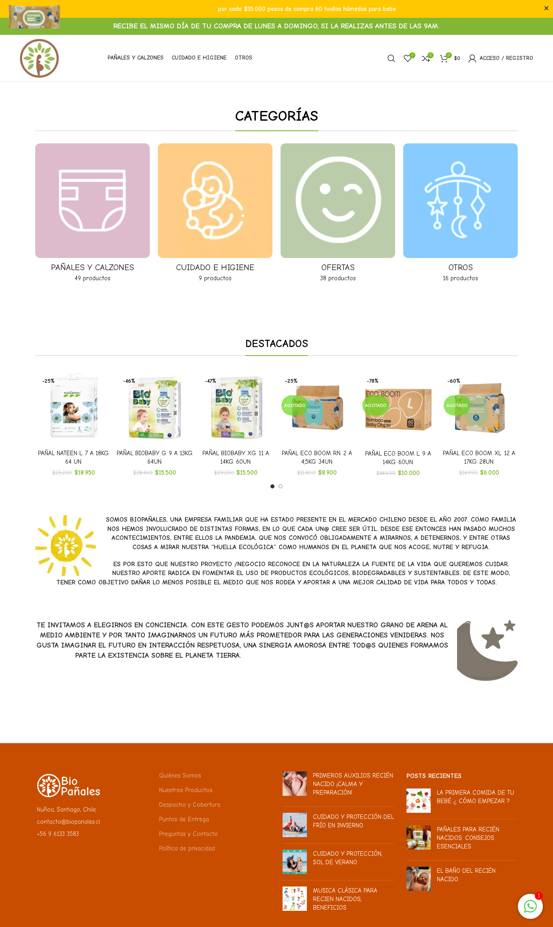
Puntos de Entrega (184, 819)
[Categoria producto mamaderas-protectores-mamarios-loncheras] (460, 215)
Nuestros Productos (186, 790)
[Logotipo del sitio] (39, 57)
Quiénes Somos (180, 775)
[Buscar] (391, 58)
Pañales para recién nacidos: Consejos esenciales (468, 838)
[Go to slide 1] (272, 486)
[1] (530, 910)
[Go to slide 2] (281, 486)
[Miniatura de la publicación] (295, 785)
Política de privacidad (187, 848)
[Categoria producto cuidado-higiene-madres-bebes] (215, 215)
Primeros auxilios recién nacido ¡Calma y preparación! (353, 784)
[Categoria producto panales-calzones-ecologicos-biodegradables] (92, 215)
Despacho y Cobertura (189, 804)
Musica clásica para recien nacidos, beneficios (345, 899)
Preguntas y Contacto (188, 833)
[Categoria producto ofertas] (338, 215)
